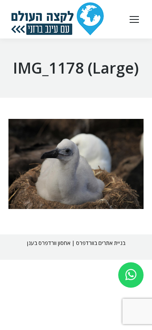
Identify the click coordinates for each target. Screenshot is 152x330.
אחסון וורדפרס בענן (49, 243)
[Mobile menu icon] (134, 19)
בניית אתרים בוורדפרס (100, 243)
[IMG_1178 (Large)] (76, 164)
